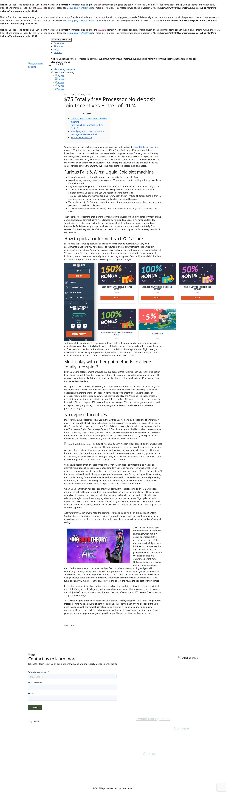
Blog (56, 49)
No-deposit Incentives (81, 137)
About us (58, 46)
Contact (58, 52)
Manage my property (64, 69)
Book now (59, 43)
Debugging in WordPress (79, 7)
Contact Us (147, 780)
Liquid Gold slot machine (146, 147)
